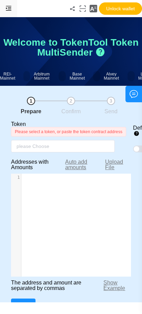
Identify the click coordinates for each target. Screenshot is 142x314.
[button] (93, 8)
